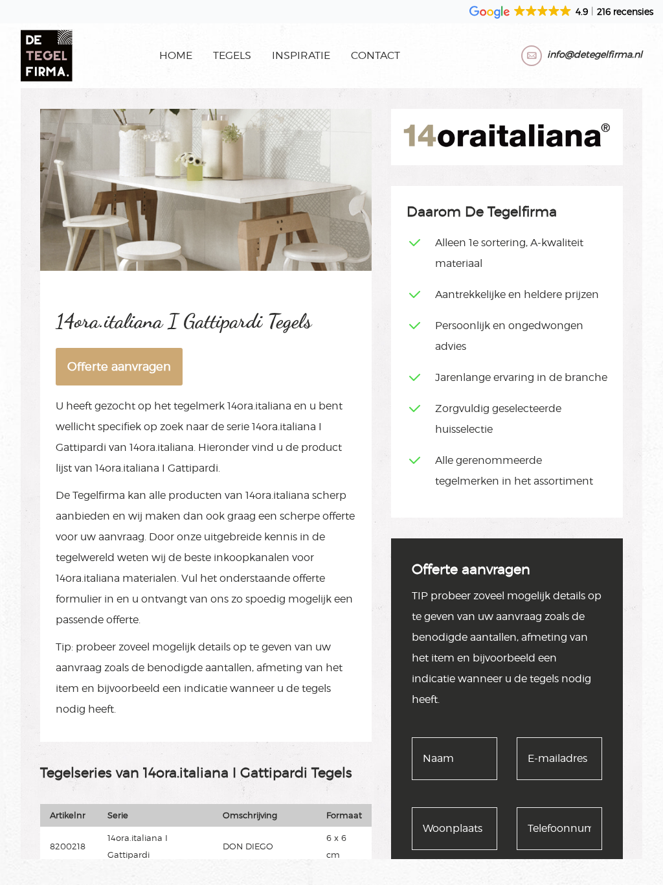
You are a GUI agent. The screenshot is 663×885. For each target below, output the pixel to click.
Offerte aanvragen (119, 366)
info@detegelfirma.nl (594, 54)
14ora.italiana (259, 406)
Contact (375, 55)
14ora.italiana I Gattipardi (156, 468)
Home (175, 55)
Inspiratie (301, 55)
